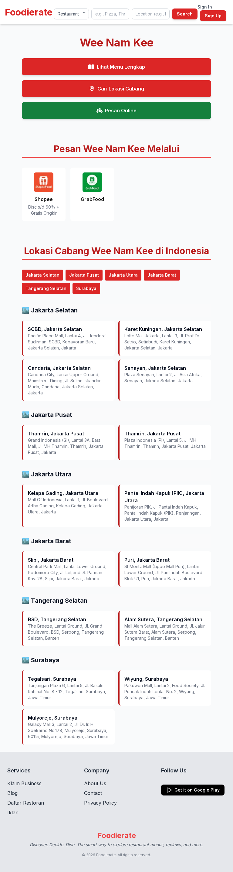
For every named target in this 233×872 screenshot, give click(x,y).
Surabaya (86, 288)
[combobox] (110, 14)
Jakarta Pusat (84, 275)
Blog (12, 793)
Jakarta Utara (123, 275)
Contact (93, 793)
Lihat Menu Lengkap (121, 67)
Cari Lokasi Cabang (120, 89)
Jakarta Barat (161, 275)
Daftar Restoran (25, 803)
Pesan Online (121, 110)
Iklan (13, 812)
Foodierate (28, 12)
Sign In (205, 6)
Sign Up (213, 15)
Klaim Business (24, 783)
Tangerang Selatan (45, 288)
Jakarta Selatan (42, 275)
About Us (95, 783)
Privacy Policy (100, 803)
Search (185, 13)
